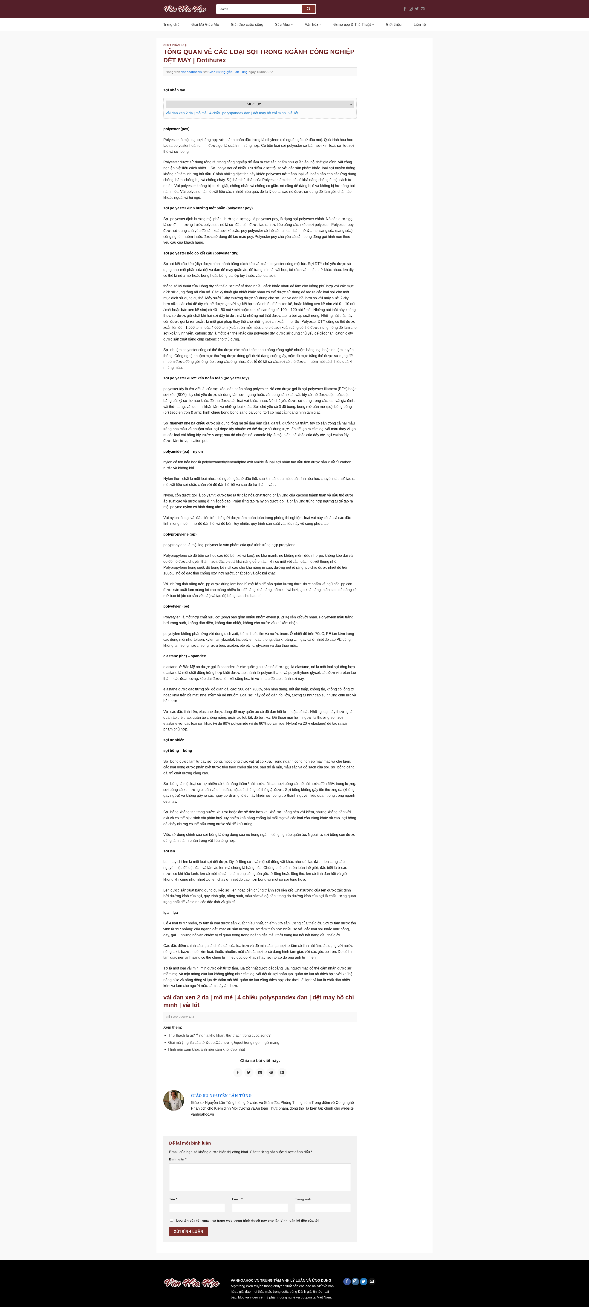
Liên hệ (420, 24)
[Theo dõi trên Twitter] (417, 9)
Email (237, 1199)
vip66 (36, 1270)
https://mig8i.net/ (91, 1270)
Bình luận (177, 1159)
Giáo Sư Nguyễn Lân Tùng (228, 72)
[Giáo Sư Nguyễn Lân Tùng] (173, 1100)
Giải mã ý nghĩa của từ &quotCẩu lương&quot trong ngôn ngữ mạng (223, 1042)
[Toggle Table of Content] (349, 104)
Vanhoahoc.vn (191, 72)
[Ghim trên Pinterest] (271, 1072)
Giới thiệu (393, 24)
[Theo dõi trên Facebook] (405, 9)
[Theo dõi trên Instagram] (411, 9)
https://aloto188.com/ (127, 1270)
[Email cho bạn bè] (260, 1072)
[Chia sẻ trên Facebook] (238, 1072)
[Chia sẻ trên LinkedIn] (282, 1072)
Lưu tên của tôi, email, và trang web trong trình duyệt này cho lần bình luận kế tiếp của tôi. (248, 1220)
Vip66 (6, 1270)
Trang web (303, 1199)
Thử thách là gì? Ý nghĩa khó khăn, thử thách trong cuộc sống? (219, 1035)
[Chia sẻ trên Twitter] (249, 1072)
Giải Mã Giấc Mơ (205, 24)
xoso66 (20, 1270)
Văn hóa (311, 24)
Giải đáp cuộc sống (247, 24)
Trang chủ (171, 24)
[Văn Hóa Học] (186, 9)
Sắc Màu (282, 24)
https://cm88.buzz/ (58, 1270)
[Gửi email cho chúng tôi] (422, 9)
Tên (173, 1199)
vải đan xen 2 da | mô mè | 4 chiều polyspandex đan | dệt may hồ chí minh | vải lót (232, 113)
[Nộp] (308, 9)
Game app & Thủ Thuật (352, 24)
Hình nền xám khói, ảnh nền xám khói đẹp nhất (206, 1049)
